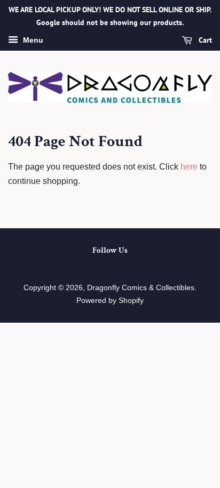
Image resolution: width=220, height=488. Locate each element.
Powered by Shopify (110, 301)
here (189, 166)
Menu (32, 40)
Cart (204, 40)
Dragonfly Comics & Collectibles (140, 288)
